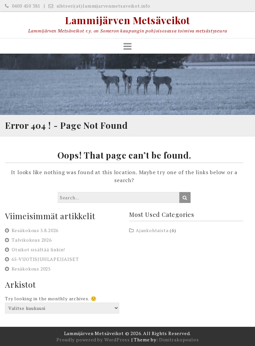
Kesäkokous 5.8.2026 (35, 230)
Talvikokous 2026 (32, 240)
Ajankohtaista (152, 230)
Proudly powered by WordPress (93, 339)
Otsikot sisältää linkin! (38, 249)
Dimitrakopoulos (179, 339)
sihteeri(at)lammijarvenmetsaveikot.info (102, 6)
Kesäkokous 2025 (31, 269)
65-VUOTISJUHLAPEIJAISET (45, 259)
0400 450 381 (25, 6)
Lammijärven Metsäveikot (127, 20)
